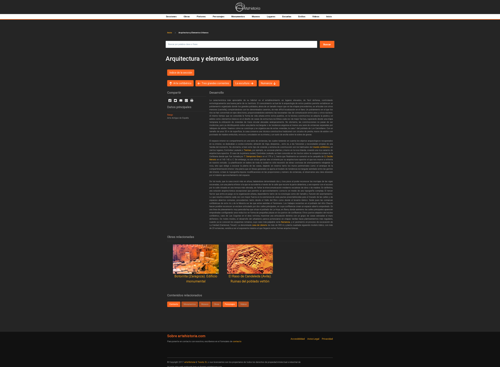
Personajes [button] (230, 304)
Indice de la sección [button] (180, 72)
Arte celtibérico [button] (182, 83)
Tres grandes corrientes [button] (215, 83)
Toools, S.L (203, 362)
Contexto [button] (173, 304)
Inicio (169, 33)
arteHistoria (189, 362)
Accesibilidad (298, 338)
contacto (237, 341)
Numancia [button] (266, 83)
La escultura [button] (242, 83)
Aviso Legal (313, 338)
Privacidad (327, 338)
